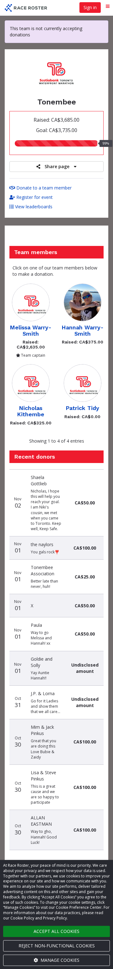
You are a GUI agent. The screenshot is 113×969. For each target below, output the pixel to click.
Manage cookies (59, 960)
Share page (57, 166)
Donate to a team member (43, 188)
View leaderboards (33, 207)
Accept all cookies (56, 931)
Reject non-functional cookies (57, 946)
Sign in (90, 7)
